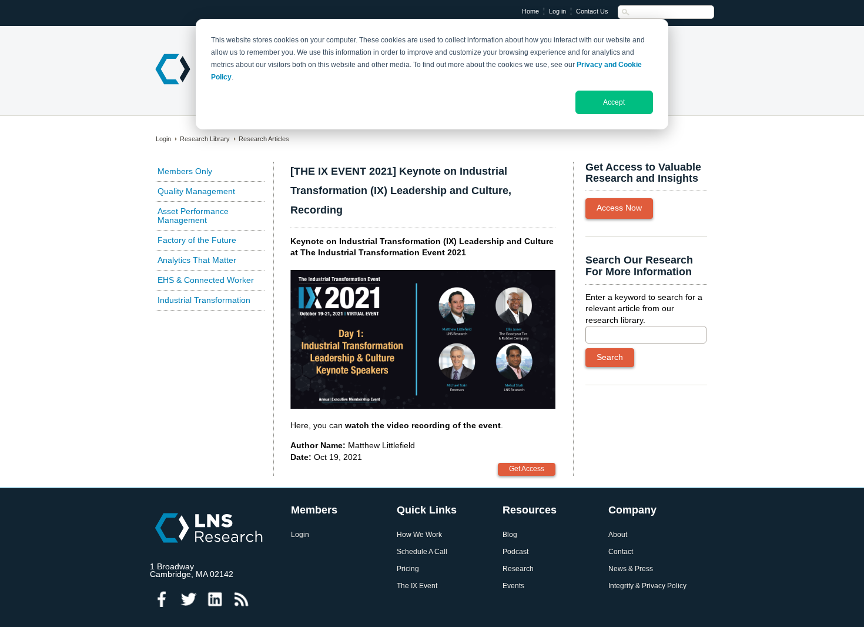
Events (513, 586)
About (617, 535)
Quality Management (196, 191)
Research (518, 569)
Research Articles (264, 138)
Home (530, 11)
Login (163, 138)
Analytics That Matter (197, 260)
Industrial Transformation (204, 300)
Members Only (185, 171)
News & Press (630, 569)
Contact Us (592, 11)
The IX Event (417, 586)
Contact (620, 552)
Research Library (205, 138)
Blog (510, 535)
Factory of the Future (197, 240)
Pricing (408, 569)
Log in (557, 11)
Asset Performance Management (193, 215)
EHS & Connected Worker (206, 280)
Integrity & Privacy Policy (647, 586)
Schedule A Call (422, 552)
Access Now (619, 207)
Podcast (515, 552)
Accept (614, 102)
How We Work (419, 535)
